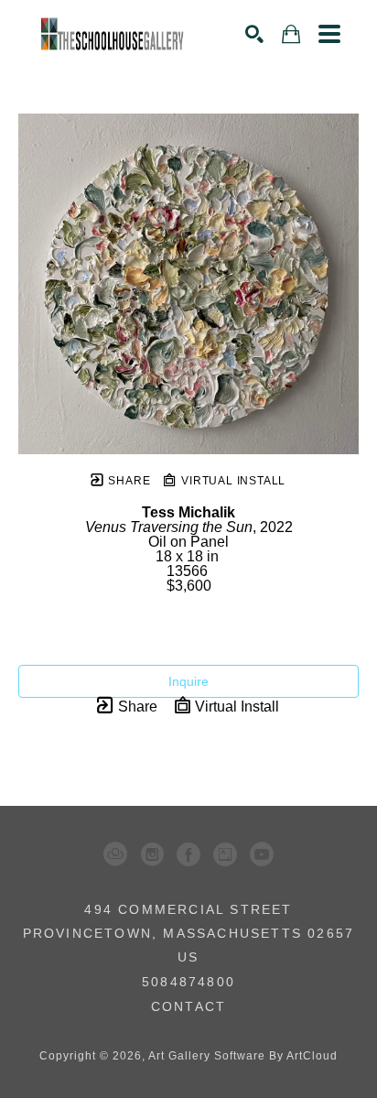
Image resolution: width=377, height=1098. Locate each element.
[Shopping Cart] (291, 34)
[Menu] (329, 34)
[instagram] (152, 854)
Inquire (188, 681)
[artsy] (225, 854)
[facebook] (188, 854)
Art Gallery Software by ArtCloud (243, 1055)
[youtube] (262, 854)
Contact (188, 1006)
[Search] (254, 34)
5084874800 (188, 982)
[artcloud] (115, 854)
